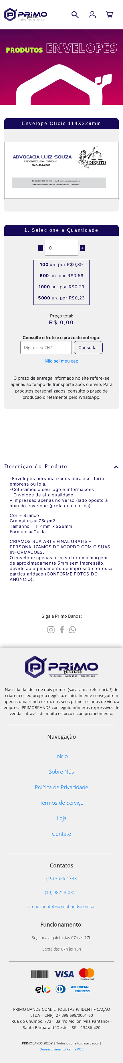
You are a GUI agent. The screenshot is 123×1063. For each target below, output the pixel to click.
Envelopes (81, 47)
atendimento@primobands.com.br (61, 906)
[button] (61, 466)
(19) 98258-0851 (61, 892)
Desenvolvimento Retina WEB (62, 1049)
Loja (62, 818)
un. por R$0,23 (61, 298)
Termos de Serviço (62, 802)
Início (61, 756)
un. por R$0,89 (61, 264)
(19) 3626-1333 (61, 878)
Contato (61, 833)
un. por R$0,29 (61, 286)
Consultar (88, 347)
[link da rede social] (51, 629)
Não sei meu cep (61, 361)
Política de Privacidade (61, 787)
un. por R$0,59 (62, 275)
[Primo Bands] (25, 14)
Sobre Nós (61, 771)
